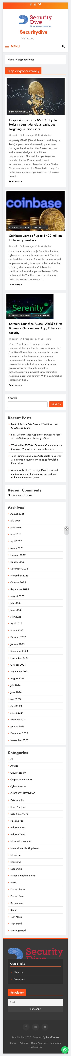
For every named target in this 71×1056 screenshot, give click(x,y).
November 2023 (19, 740)
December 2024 (19, 651)
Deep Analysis (17, 807)
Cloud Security (18, 773)
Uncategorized (18, 930)
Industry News (41, 315)
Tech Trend (16, 923)
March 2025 (16, 630)
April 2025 (16, 623)
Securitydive (34, 31)
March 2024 (16, 713)
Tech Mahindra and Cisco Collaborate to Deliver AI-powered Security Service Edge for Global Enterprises (36, 459)
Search (12, 398)
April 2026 (16, 541)
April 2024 (16, 706)
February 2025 (18, 637)
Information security (20, 111)
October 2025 (18, 582)
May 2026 (15, 534)
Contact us (19, 979)
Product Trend (17, 896)
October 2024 (18, 665)
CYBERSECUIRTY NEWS (19, 227)
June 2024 (16, 692)
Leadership (16, 869)
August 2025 (17, 596)
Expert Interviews (19, 814)
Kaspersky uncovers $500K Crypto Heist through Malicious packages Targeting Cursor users (33, 124)
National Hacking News (22, 875)
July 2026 (15, 520)
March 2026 (16, 548)
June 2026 (16, 527)
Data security (17, 800)
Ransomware (16, 903)
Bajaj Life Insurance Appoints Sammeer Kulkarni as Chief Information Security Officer (36, 436)
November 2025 (19, 575)
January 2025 (17, 644)
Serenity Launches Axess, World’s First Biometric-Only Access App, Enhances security (35, 328)
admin (15, 135)
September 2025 (19, 589)
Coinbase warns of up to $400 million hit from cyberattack (35, 237)
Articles (14, 766)
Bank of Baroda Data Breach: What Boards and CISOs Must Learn (35, 426)
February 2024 (18, 719)
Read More (14, 181)
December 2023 (19, 733)
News (13, 882)
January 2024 (17, 726)
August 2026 (17, 514)
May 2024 (15, 699)
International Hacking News (24, 848)
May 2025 (15, 617)
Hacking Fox (40, 227)
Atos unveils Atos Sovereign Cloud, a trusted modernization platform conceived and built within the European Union (34, 473)
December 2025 (19, 568)
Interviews (15, 855)
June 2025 (15, 610)
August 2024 (17, 678)
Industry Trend (17, 834)
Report (13, 910)
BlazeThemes (52, 1037)
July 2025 (15, 603)
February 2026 (18, 555)
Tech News (16, 917)
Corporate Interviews (21, 779)
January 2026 (17, 562)
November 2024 (19, 658)
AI (11, 759)
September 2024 (19, 671)
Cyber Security (18, 786)
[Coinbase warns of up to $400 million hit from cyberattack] (35, 211)
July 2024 (15, 685)
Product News (17, 889)
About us (18, 972)
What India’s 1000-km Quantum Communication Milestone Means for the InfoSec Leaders (36, 447)
